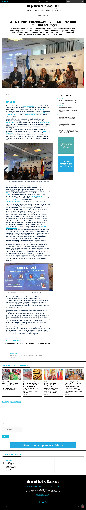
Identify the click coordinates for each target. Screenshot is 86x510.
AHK (11, 355)
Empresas (42, 10)
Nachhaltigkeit (30, 355)
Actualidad (28, 10)
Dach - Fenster (43, 15)
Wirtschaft (44, 109)
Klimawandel (10, 122)
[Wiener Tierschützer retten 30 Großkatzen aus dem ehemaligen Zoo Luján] (11, 374)
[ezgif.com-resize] (66, 164)
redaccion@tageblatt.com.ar (43, 494)
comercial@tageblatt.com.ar (42, 495)
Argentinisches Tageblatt (10, 506)
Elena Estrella (12, 97)
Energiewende (28, 106)
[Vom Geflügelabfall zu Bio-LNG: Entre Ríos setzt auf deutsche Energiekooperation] (74, 374)
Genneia (9, 194)
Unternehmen (44, 122)
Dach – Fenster (57, 10)
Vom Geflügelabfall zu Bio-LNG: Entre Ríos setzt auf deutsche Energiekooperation (67, 124)
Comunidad (48, 10)
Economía (35, 10)
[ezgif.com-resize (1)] (43, 445)
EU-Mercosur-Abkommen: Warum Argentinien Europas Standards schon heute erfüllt (67, 117)
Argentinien (16, 355)
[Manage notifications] (83, 507)
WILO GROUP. (16, 200)
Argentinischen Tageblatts (14, 201)
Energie (23, 355)
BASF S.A (9, 193)
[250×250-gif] (66, 145)
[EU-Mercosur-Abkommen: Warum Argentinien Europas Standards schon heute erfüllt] (53, 374)
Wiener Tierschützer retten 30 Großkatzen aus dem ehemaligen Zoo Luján (68, 102)
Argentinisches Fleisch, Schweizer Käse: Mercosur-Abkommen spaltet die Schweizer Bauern (68, 109)
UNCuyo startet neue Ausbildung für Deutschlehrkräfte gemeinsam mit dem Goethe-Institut (68, 131)
